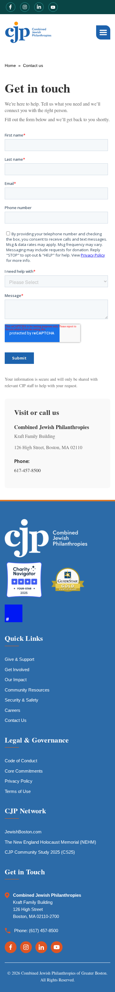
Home (10, 65)
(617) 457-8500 (43, 930)
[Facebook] (11, 947)
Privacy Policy (18, 781)
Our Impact (16, 679)
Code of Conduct (21, 760)
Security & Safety (21, 699)
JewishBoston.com (23, 831)
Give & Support (19, 659)
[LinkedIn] (41, 947)
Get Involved (17, 669)
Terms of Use (18, 791)
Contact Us (16, 720)
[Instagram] (26, 947)
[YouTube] (57, 947)
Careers (12, 710)
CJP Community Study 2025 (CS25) (40, 852)
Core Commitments (24, 770)
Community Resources (27, 689)
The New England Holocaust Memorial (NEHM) (50, 842)
